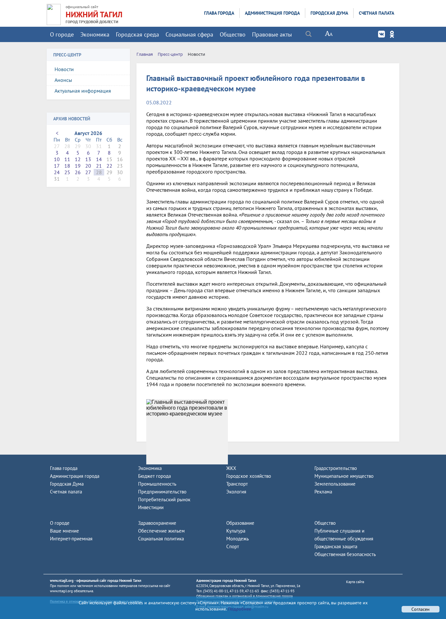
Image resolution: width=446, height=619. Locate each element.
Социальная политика (161, 539)
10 (57, 159)
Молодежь (237, 539)
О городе (62, 34)
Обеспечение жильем (161, 531)
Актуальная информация (83, 90)
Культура (235, 531)
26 (78, 172)
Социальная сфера (189, 34)
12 (78, 159)
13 (88, 159)
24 (57, 172)
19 (78, 165)
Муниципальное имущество (344, 476)
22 (109, 165)
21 (99, 165)
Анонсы (63, 80)
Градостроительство (335, 468)
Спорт (232, 546)
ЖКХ (231, 468)
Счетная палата (376, 13)
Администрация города (272, 13)
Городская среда (137, 34)
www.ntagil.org (61, 580)
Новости (64, 69)
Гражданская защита (335, 546)
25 (67, 172)
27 (88, 172)
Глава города (219, 13)
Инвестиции (151, 507)
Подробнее (239, 609)
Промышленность (157, 484)
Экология (236, 492)
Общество (233, 34)
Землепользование (335, 484)
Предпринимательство (162, 492)
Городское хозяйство (248, 476)
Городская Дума (329, 13)
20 (88, 165)
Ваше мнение (64, 531)
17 (57, 165)
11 (67, 159)
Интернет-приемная (71, 539)
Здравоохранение (157, 523)
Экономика (94, 34)
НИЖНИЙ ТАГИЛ (94, 14)
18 (67, 165)
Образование (240, 523)
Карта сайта (355, 582)
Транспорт (237, 484)
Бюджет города (154, 476)
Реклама (323, 492)
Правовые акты (272, 34)
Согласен (420, 609)
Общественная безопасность (345, 554)
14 (99, 159)
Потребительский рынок (164, 499)
